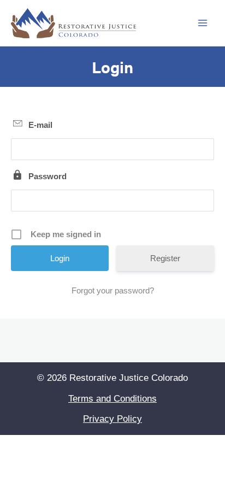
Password (47, 176)
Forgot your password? (113, 290)
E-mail (40, 125)
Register (165, 258)
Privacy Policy (112, 419)
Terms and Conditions (112, 398)
